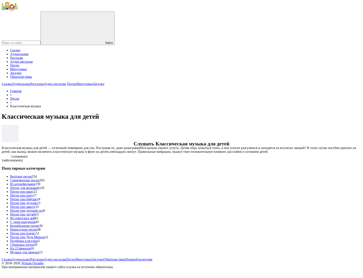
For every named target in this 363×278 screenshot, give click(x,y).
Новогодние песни (23, 229)
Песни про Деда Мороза (27, 237)
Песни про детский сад (26, 210)
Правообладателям (138, 259)
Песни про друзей (23, 214)
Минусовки (18, 69)
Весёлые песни (21, 176)
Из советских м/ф (22, 218)
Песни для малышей (24, 188)
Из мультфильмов (22, 184)
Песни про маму (22, 191)
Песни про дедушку (24, 203)
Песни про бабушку (24, 199)
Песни (14, 65)
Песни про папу (21, 195)
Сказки (15, 50)
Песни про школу (22, 207)
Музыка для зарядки (24, 252)
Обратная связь (21, 76)
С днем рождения (22, 222)
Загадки (15, 73)
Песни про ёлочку (23, 233)
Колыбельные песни (24, 225)
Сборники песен (22, 244)
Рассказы (16, 58)
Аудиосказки (19, 54)
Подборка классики (24, 241)
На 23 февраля (20, 248)
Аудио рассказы (21, 61)
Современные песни (24, 180)
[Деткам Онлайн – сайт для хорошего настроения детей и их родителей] (10, 9)
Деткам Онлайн (32, 263)
